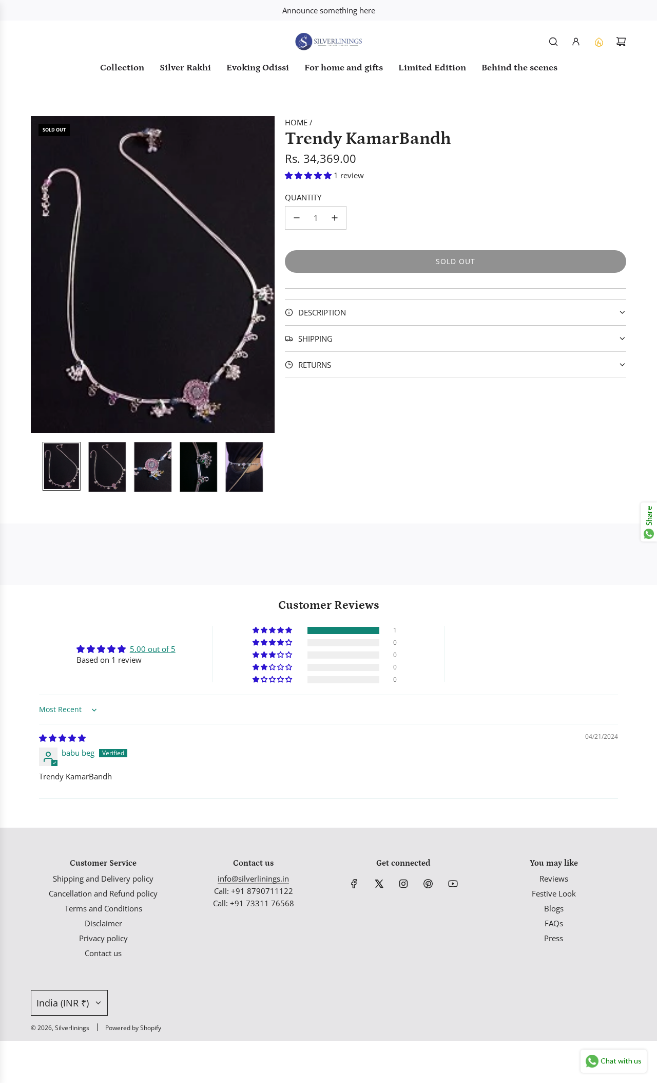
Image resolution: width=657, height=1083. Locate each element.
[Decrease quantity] (296, 218)
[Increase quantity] (334, 218)
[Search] (553, 41)
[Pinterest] (428, 883)
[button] (39, 275)
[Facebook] (354, 883)
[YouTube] (452, 883)
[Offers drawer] (598, 41)
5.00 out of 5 (153, 649)
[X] (379, 883)
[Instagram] (403, 883)
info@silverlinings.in (253, 878)
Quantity (303, 197)
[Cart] (621, 41)
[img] (62, 738)
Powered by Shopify (133, 1027)
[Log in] (576, 41)
